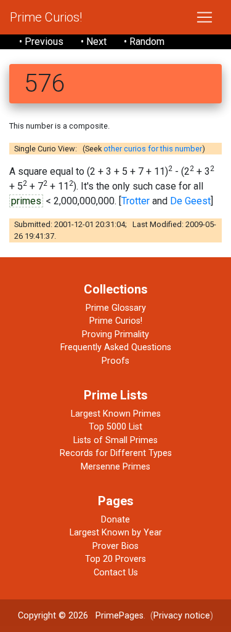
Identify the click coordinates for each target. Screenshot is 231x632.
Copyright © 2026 (53, 615)
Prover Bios (115, 546)
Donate (115, 519)
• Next (94, 41)
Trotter (135, 201)
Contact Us (116, 572)
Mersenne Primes (115, 467)
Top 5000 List (115, 427)
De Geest (190, 201)
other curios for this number (152, 148)
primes (26, 201)
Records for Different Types (116, 453)
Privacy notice (181, 615)
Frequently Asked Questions (115, 347)
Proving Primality (115, 334)
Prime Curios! (46, 17)
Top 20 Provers (115, 559)
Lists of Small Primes (115, 440)
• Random (144, 41)
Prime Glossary (116, 308)
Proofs (115, 361)
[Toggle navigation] (204, 17)
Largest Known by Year (116, 532)
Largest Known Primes (116, 414)
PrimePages (119, 615)
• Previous (41, 41)
